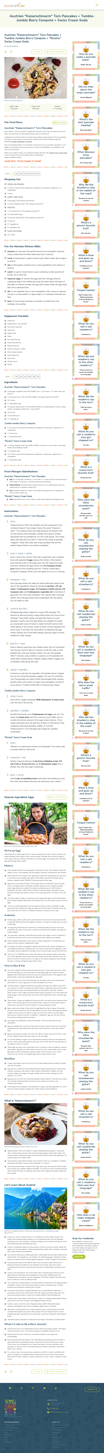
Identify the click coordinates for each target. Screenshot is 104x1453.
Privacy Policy (56, 1447)
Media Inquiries (56, 1442)
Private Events (8, 1435)
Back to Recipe (58, 797)
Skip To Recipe (60, 123)
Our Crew (54, 1435)
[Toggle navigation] (96, 4)
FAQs (6, 1432)
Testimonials (55, 1432)
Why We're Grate (56, 1430)
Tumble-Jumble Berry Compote (22, 142)
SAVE (38, 52)
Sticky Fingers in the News (59, 1427)
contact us (92, 1389)
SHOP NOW (79, 1257)
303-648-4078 (54, 1408)
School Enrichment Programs (12, 1425)
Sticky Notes (7, 1442)
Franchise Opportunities (59, 1444)
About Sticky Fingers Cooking (60, 1425)
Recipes (6, 1437)
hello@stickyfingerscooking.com (59, 1412)
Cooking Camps (9, 1430)
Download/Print (57, 52)
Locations (55, 1440)
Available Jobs (56, 1437)
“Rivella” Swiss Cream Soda (58, 153)
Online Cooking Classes (11, 1427)
